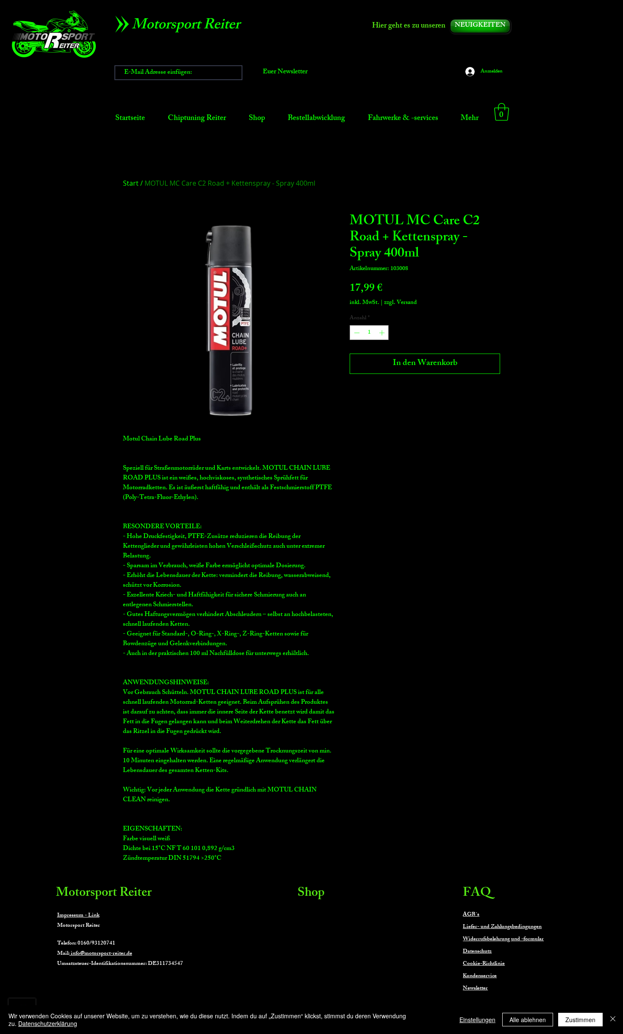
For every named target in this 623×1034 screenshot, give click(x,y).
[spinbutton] (369, 333)
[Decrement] (356, 333)
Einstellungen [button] (477, 1019)
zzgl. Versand (400, 303)
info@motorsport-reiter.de (101, 954)
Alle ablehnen (527, 1019)
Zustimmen (580, 1019)
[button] (501, 112)
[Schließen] (613, 1019)
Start (131, 183)
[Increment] (383, 333)
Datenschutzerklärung (47, 1023)
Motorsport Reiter (104, 894)
